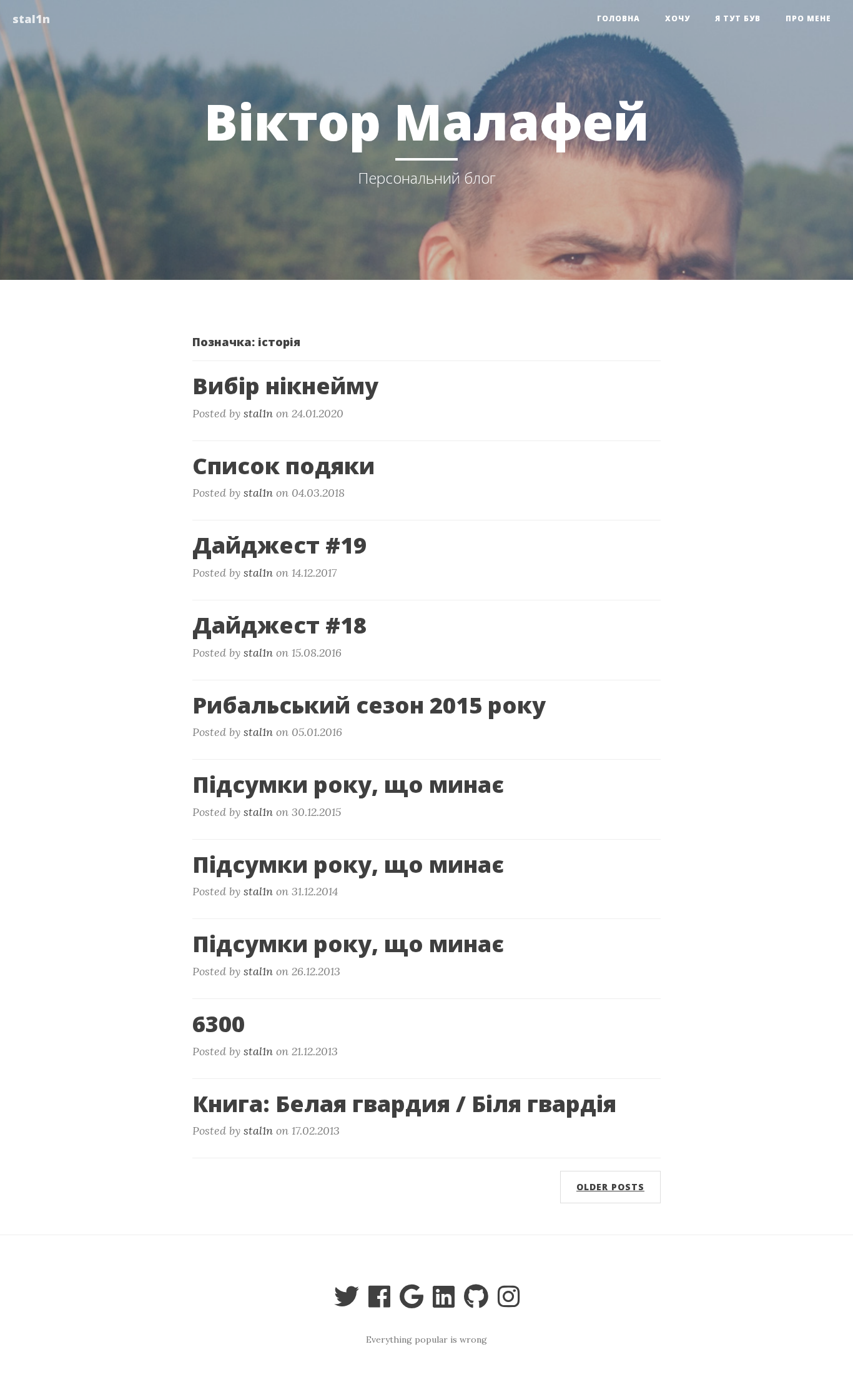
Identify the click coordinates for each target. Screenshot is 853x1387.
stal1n (31, 18)
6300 (218, 1023)
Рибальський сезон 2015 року (369, 705)
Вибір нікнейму (285, 385)
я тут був (738, 18)
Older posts (610, 1187)
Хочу (677, 18)
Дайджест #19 (279, 545)
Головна (618, 18)
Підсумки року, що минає (348, 784)
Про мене (808, 18)
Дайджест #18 (279, 625)
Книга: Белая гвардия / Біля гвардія (404, 1103)
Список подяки (283, 465)
